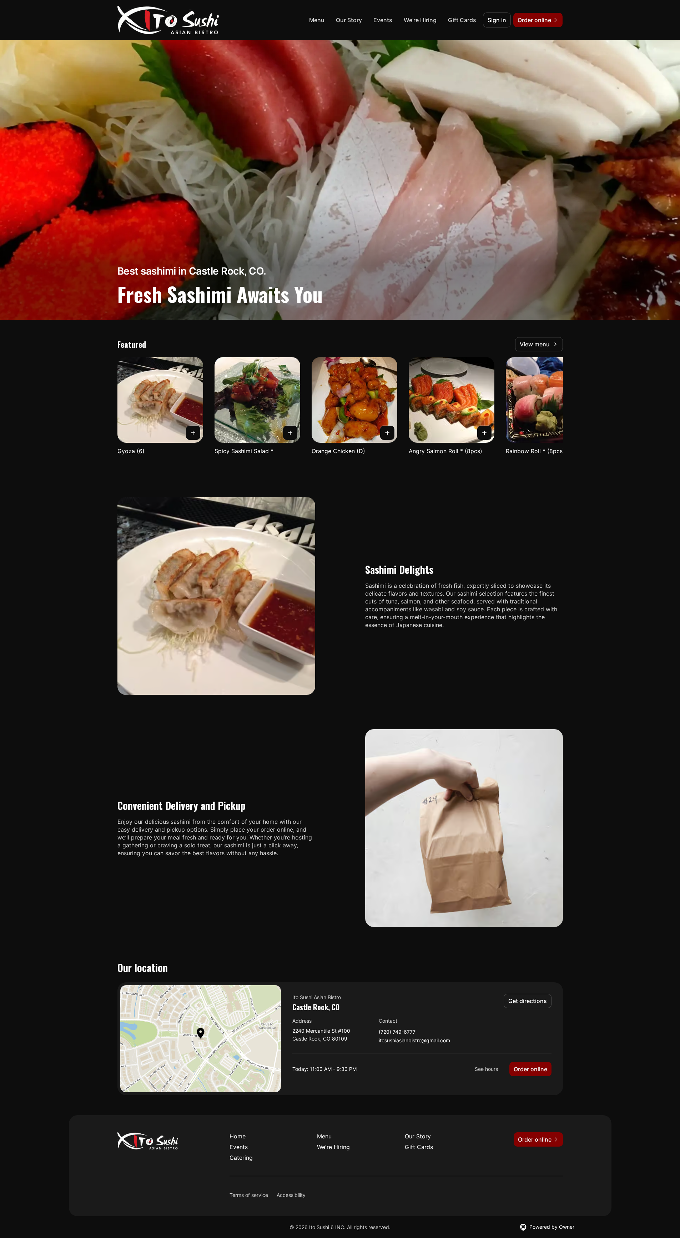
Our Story (349, 20)
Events (382, 20)
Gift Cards (462, 20)
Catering (241, 1157)
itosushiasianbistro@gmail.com (414, 1040)
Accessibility (291, 1195)
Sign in (497, 20)
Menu (316, 20)
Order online (530, 1069)
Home (238, 1136)
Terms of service (249, 1195)
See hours (486, 1069)
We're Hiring (420, 20)
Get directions (527, 1000)
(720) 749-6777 (397, 1032)
